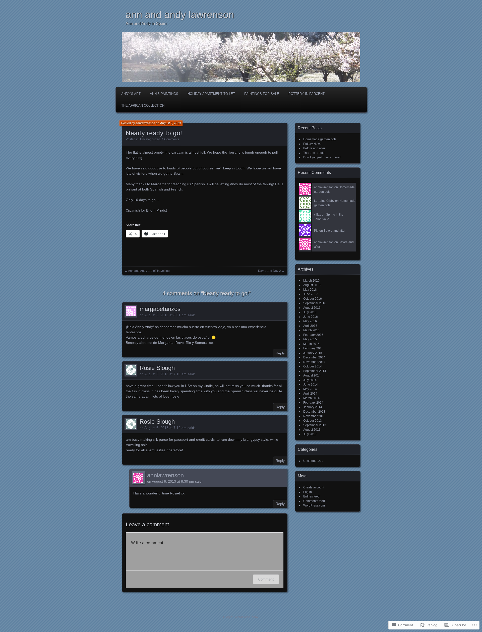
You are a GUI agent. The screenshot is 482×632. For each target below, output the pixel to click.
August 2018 (312, 285)
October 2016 (312, 298)
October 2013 (312, 420)
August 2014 (312, 375)
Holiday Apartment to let (211, 94)
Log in (307, 492)
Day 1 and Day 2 (269, 271)
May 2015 (310, 339)
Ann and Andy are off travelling (149, 271)
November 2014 (314, 362)
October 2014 (312, 366)
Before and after (314, 148)
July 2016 (310, 312)
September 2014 (314, 371)
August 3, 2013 (170, 123)
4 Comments (170, 139)
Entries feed (311, 496)
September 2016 (314, 303)
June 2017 (310, 294)
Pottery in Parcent (306, 94)
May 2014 (310, 389)
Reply (280, 353)
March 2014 (311, 398)
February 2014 (313, 402)
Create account (313, 487)
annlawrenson (145, 123)
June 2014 (310, 384)
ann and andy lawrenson (180, 14)
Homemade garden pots (319, 139)
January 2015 (312, 353)
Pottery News (312, 144)
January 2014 (312, 407)
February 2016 (313, 335)
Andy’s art (131, 94)
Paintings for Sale (261, 94)
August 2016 (312, 307)
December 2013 (314, 411)
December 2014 (314, 357)
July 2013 (310, 434)
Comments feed (314, 501)
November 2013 (314, 416)
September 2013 (314, 425)
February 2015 (313, 348)
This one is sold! (314, 153)
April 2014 (310, 393)
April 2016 (310, 326)
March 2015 (311, 344)
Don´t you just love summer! (322, 157)
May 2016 (310, 321)
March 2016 (311, 330)
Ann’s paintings (164, 94)
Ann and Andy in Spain (146, 23)
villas (317, 214)
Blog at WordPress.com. (241, 617)
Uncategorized (150, 139)
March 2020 (311, 280)
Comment (266, 579)
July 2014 (310, 380)
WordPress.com (314, 505)
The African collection (142, 105)
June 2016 (310, 317)
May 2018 (310, 289)
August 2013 (312, 429)
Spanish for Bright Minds (146, 210)
